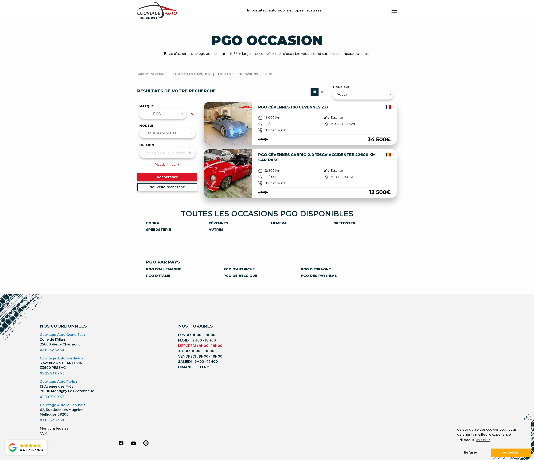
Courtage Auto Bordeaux (61, 358)
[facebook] (121, 443)
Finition (146, 145)
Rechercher (167, 177)
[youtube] (133, 443)
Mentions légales (54, 428)
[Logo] (157, 10)
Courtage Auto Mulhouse (61, 405)
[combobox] (163, 114)
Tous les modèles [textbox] (161, 133)
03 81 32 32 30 (52, 350)
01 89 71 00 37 (52, 397)
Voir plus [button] (483, 440)
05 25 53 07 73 (52, 373)
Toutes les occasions (237, 74)
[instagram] (146, 443)
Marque (146, 106)
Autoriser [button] (511, 452)
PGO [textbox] (157, 114)
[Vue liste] (315, 92)
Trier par (340, 87)
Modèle (146, 125)
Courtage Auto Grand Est (61, 335)
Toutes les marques (191, 74)
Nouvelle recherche (167, 187)
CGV (43, 433)
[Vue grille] (323, 92)
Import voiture (151, 74)
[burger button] (394, 10)
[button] (26, 447)
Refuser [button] (470, 452)
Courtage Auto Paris (57, 382)
